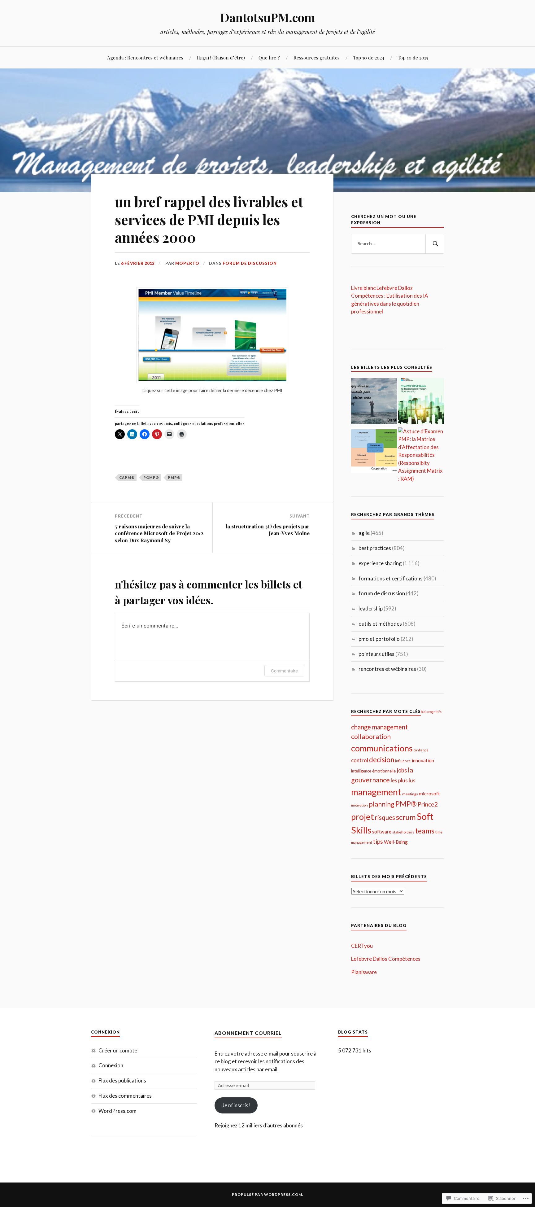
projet (362, 816)
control (359, 760)
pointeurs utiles (376, 654)
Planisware (364, 972)
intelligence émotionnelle (373, 770)
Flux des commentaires (125, 1095)
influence (403, 761)
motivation (359, 805)
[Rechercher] (434, 244)
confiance (421, 750)
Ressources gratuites (317, 57)
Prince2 (428, 804)
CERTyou (362, 945)
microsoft (429, 793)
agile (364, 533)
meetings (410, 794)
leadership (371, 608)
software (381, 831)
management (376, 791)
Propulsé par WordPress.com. (267, 1194)
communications (382, 748)
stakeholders (403, 832)
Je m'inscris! (236, 1105)
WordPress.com (117, 1111)
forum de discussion (250, 263)
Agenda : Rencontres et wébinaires (145, 57)
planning (381, 804)
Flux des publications (122, 1080)
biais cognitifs (431, 712)
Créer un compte (117, 1050)
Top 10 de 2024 (368, 57)
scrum (406, 817)
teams (424, 830)
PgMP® (151, 477)
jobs (402, 770)
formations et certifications (391, 578)
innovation (423, 760)
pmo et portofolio (379, 639)
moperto (187, 263)
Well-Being (396, 842)
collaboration (371, 737)
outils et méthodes (380, 623)
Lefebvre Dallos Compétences (385, 959)
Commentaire (284, 670)
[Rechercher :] (397, 244)
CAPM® (127, 477)
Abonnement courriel (248, 1033)
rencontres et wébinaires (387, 669)
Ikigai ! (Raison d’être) (221, 57)
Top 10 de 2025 (413, 57)
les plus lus (403, 780)
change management (379, 727)
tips (378, 841)
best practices (375, 548)
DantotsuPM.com (267, 17)
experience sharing (380, 563)
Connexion (110, 1065)
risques (385, 817)
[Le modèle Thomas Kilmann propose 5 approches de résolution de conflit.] (374, 451)
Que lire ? (269, 57)
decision (381, 759)
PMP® (174, 477)
